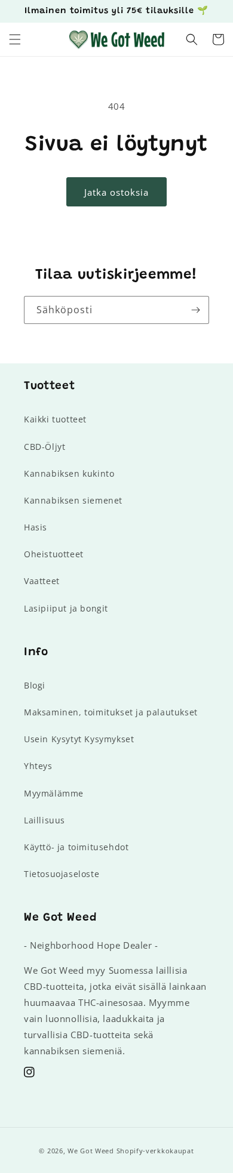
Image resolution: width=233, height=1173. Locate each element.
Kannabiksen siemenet (73, 500)
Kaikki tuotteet (55, 419)
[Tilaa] (195, 310)
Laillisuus (44, 820)
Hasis (35, 527)
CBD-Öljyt (44, 446)
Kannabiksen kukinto (69, 473)
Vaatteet (42, 580)
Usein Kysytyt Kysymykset (79, 739)
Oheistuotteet (54, 554)
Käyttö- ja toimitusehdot (76, 847)
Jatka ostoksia (116, 192)
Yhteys (38, 765)
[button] (15, 39)
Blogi (34, 685)
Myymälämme (54, 793)
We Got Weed (91, 1150)
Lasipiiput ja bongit (66, 608)
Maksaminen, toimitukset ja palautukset (111, 712)
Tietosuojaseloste (61, 873)
